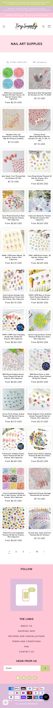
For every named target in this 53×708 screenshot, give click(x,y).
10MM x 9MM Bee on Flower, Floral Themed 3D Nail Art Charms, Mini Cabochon (40, 297)
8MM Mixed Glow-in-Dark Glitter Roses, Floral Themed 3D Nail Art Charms (39, 376)
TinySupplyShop (22, 700)
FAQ (26, 646)
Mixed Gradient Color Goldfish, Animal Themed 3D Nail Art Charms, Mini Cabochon (40, 416)
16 (37, 552)
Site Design (40, 700)
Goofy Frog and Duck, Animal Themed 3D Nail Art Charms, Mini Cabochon (39, 337)
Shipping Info (26, 631)
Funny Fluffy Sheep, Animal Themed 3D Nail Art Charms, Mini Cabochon (13, 416)
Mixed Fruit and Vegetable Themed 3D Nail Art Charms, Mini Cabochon (13, 535)
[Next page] (44, 552)
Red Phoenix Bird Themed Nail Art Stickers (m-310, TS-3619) (39, 94)
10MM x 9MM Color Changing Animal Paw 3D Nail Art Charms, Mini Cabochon (13, 337)
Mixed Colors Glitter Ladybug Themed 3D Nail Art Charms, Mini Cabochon (39, 456)
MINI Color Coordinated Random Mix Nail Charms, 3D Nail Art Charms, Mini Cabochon (13, 96)
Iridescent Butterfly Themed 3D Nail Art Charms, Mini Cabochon (39, 218)
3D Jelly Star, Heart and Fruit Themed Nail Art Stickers (39, 534)
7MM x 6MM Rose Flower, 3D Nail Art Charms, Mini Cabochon (39, 257)
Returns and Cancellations (26, 636)
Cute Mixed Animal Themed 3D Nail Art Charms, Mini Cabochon (40, 178)
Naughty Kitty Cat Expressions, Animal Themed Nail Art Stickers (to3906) (13, 136)
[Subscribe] (45, 668)
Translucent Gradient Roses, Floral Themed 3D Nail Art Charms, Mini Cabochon (13, 456)
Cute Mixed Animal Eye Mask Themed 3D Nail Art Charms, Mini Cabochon (13, 218)
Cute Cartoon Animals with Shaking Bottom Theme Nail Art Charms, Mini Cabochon (13, 297)
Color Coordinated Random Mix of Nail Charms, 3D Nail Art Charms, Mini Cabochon (13, 495)
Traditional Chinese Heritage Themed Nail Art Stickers (39, 494)
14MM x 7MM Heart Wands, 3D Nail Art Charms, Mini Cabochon (13, 257)
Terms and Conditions (26, 641)
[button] (4, 26)
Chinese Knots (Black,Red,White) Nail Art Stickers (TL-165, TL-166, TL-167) (39, 138)
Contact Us (26, 652)
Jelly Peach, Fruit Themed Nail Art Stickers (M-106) (13, 177)
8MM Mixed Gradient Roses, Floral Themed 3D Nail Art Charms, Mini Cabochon (13, 376)
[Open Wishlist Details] (46, 697)
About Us (26, 626)
